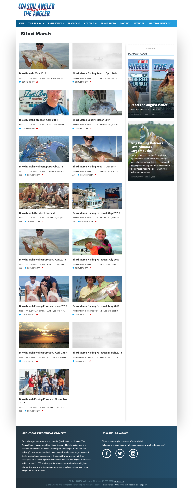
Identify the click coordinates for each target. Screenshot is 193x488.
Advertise (139, 23)
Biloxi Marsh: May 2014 (32, 73)
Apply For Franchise (160, 23)
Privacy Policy (121, 485)
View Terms (108, 485)
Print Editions (56, 23)
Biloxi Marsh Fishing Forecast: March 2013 (97, 352)
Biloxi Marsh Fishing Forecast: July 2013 (95, 259)
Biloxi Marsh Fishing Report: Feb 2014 (41, 166)
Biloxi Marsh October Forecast (37, 213)
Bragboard (74, 23)
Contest (124, 23)
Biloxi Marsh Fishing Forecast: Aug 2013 (42, 259)
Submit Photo (108, 23)
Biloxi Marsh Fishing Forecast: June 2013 (43, 306)
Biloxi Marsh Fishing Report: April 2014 (94, 73)
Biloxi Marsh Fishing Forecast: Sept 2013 (96, 213)
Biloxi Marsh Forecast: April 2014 (38, 119)
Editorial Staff (137, 114)
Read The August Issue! (149, 105)
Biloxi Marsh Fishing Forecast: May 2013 (95, 306)
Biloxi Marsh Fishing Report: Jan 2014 (94, 166)
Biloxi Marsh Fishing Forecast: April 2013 (43, 352)
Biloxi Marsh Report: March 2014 (91, 119)
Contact (89, 23)
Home (21, 23)
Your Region (34, 23)
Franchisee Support (138, 485)
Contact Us (119, 481)
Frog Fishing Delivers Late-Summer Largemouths (147, 147)
